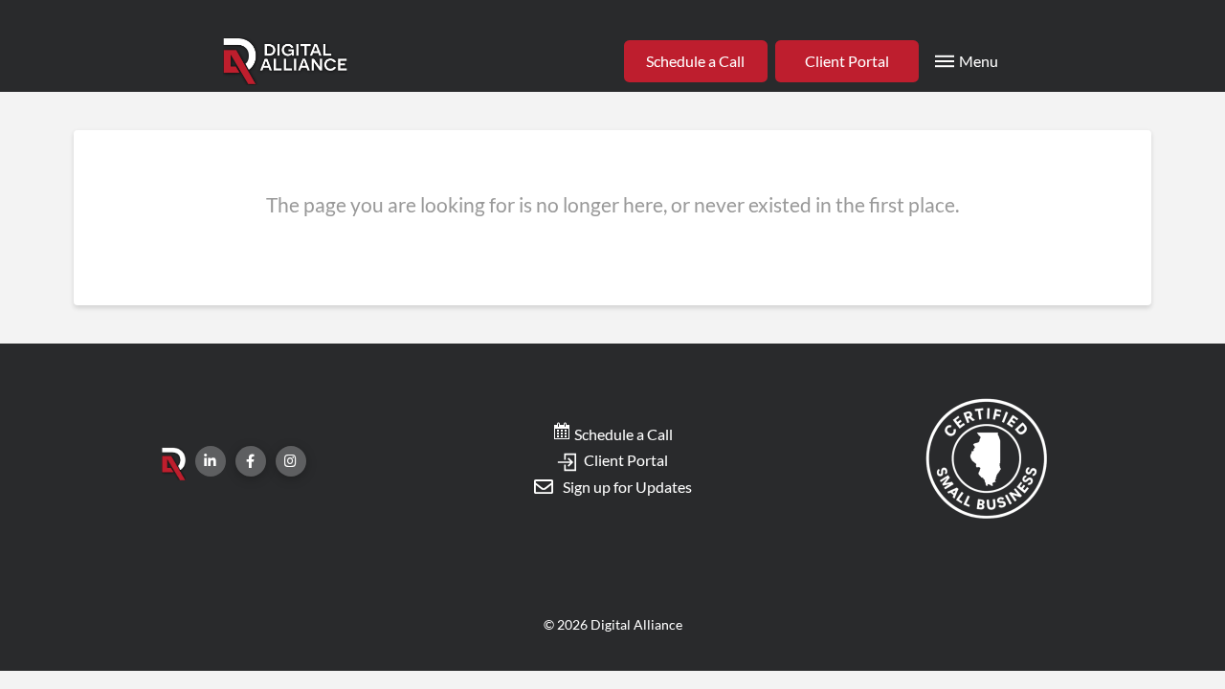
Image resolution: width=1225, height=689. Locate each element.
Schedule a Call (622, 434)
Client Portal (624, 460)
